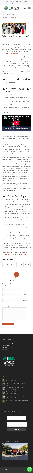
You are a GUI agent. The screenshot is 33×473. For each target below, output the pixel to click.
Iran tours (23, 254)
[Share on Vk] (21, 264)
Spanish (12, 1)
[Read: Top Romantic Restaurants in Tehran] (4, 388)
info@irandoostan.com (8, 351)
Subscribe (16, 429)
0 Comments (14, 38)
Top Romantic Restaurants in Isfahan (15, 383)
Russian (20, 3)
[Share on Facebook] (4, 264)
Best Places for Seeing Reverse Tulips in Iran (17, 400)
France (14, 3)
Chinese (26, 1)
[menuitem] (7, 1)
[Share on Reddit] (25, 264)
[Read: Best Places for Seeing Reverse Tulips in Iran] (4, 401)
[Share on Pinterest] (11, 264)
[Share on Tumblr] (18, 264)
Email (24, 295)
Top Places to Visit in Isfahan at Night (15, 379)
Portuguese (19, 1)
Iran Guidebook (22, 38)
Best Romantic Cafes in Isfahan (14, 391)
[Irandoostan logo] (13, 8)
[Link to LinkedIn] (21, 471)
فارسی (7, 1)
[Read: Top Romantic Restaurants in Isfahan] (4, 384)
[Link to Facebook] (19, 471)
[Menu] (28, 8)
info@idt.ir (5, 349)
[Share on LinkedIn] (14, 264)
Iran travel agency (8, 254)
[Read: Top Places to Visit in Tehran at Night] (4, 397)
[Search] (24, 8)
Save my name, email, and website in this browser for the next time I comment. (15, 306)
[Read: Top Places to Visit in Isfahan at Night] (4, 380)
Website (25, 300)
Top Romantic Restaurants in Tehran (15, 387)
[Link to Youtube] (26, 471)
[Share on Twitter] (7, 264)
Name (24, 289)
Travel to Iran (5, 40)
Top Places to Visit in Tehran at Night (15, 396)
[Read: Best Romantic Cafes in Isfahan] (4, 392)
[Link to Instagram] (24, 471)
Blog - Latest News (8, 14)
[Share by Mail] (28, 264)
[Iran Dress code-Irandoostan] (14, 28)
